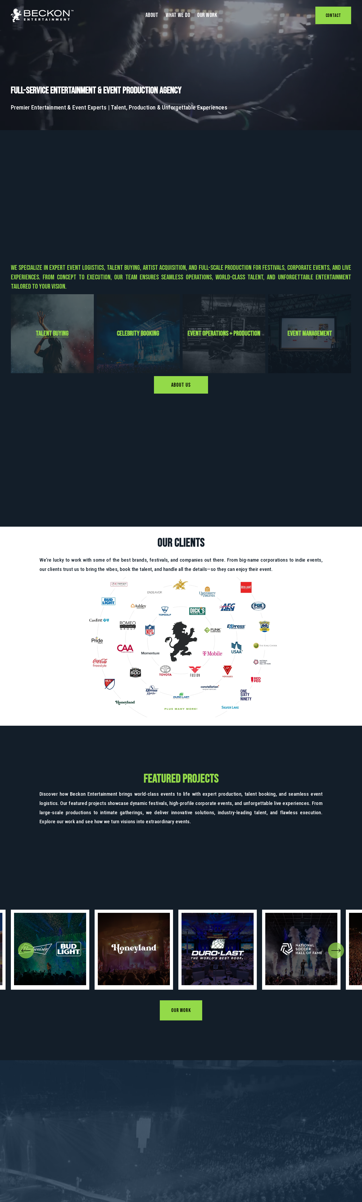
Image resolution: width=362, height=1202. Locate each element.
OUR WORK (181, 1010)
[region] (181, 950)
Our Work (207, 15)
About (151, 15)
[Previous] (26, 950)
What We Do (178, 15)
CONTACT (333, 15)
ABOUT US (181, 385)
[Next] (336, 950)
